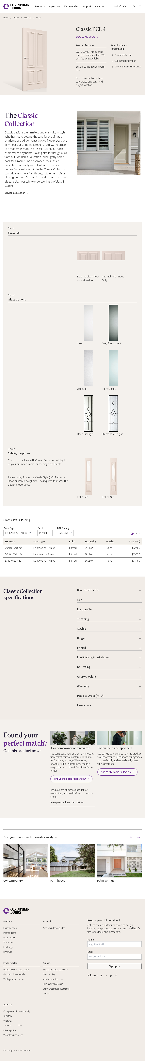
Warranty (7, 1020)
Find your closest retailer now (70, 779)
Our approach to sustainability (16, 1011)
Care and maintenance (53, 983)
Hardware (7, 951)
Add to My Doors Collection (116, 772)
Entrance (27, 17)
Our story (7, 1015)
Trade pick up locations (13, 979)
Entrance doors (10, 928)
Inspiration (54, 6)
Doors (16, 17)
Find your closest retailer (14, 974)
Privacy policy (9, 1030)
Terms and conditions (13, 1025)
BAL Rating (63, 528)
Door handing (49, 974)
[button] (131, 837)
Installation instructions (53, 979)
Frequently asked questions (55, 969)
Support (86, 6)
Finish (40, 528)
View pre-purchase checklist (65, 802)
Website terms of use (13, 1035)
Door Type (9, 528)
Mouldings (8, 947)
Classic (11, 228)
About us (99, 6)
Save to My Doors (85, 36)
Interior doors (9, 932)
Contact (46, 993)
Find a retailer (71, 6)
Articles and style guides (54, 928)
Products (40, 6)
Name (90, 939)
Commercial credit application (56, 988)
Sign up (113, 966)
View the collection (15, 193)
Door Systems (9, 937)
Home (5, 17)
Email (90, 952)
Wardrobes (8, 942)
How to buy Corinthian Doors (16, 969)
